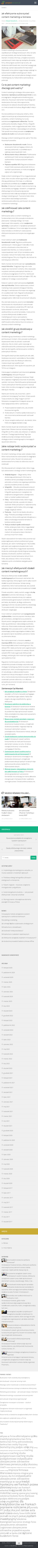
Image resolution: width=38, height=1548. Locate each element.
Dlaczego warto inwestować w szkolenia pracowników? (18, 1385)
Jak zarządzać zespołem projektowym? (20, 1312)
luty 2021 (6, 1121)
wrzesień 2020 (8, 1145)
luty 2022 (6, 1063)
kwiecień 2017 (8, 1207)
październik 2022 (9, 1025)
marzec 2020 (7, 1174)
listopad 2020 (7, 1135)
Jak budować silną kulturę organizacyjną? (13, 1399)
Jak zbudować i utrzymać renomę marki (13, 1381)
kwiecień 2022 (8, 1054)
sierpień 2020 (7, 1150)
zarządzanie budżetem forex (16, 1534)
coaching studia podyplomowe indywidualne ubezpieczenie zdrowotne (16, 1458)
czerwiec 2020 (8, 1159)
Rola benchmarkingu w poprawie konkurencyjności (16, 1395)
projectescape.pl (12, 21)
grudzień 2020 (8, 1131)
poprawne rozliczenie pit (15, 1507)
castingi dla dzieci (4, 1450)
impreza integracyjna (22, 1473)
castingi (35, 1447)
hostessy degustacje (11, 1467)
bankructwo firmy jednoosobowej (16, 1441)
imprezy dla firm (8, 1476)
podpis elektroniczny (11, 1498)
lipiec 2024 (6, 987)
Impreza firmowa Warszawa (14, 1471)
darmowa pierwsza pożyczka (16, 1464)
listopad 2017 (7, 1188)
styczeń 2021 (7, 1126)
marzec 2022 (7, 1059)
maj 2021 (6, 1107)
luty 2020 (6, 1178)
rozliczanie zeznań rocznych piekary (18, 1515)
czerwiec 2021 (8, 1102)
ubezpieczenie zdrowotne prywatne (13, 1529)
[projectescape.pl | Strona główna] (14, 2)
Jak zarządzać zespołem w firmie (16, 692)
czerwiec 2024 (8, 992)
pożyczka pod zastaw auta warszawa (17, 1512)
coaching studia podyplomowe (13, 1454)
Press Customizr (28, 1546)
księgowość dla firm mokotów (15, 1492)
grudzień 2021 (8, 1073)
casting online (20, 1450)
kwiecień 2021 (8, 1111)
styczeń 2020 (7, 1183)
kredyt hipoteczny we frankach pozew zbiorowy (19, 1484)
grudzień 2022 (8, 1016)
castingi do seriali (13, 1450)
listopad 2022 (7, 1020)
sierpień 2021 (7, 1092)
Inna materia (7, 1248)
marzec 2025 (7, 982)
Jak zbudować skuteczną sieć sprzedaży (20, 1284)
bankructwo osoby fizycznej (13, 1444)
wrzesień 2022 (8, 1030)
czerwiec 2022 (8, 1044)
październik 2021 (9, 1083)
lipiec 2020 (6, 1155)
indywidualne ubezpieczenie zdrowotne (15, 1477)
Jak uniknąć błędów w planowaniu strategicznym (17, 924)
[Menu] (35, 2)
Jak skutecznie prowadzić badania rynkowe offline (18, 941)
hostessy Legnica (31, 1467)
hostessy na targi (4, 1470)
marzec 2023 (7, 1001)
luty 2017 (6, 1217)
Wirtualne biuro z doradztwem (11, 927)
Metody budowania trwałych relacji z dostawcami (8, 813)
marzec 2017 (7, 1212)
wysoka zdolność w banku (15, 1532)
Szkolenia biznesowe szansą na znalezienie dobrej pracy (18, 1388)
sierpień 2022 (7, 1035)
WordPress (14, 1546)
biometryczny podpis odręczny (16, 1447)
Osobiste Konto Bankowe (21, 1495)
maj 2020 (6, 1164)
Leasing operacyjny (20, 1493)
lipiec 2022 (6, 1040)
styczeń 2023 (7, 1011)
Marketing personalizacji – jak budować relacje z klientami (19, 1392)
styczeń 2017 (7, 1222)
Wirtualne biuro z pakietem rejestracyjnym (15, 934)
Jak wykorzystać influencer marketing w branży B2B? (26, 813)
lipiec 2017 (6, 1193)
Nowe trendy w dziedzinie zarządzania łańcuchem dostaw (19, 1415)
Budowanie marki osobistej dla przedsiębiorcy (15, 1378)
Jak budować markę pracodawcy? (12, 931)
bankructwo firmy (22, 1439)
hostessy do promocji (21, 1467)
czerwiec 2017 (8, 1198)
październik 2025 (9, 972)
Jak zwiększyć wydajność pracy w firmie (13, 1418)
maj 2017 (6, 1202)
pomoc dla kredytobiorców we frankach (18, 1503)
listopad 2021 (7, 1078)
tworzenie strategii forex (24, 1522)
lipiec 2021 (6, 1097)
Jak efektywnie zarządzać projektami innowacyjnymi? (19, 938)
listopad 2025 (7, 968)
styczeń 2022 (7, 1068)
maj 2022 (6, 1049)
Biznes (4, 8)
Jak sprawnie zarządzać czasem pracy (19, 1273)
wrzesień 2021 (8, 1087)
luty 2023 (6, 1006)
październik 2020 (9, 1140)
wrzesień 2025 (8, 977)
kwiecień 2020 (8, 1169)
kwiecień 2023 (8, 996)
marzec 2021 (7, 1116)
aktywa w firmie (8, 1436)
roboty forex (18, 1513)
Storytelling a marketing (9, 920)
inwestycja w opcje (10, 1481)
